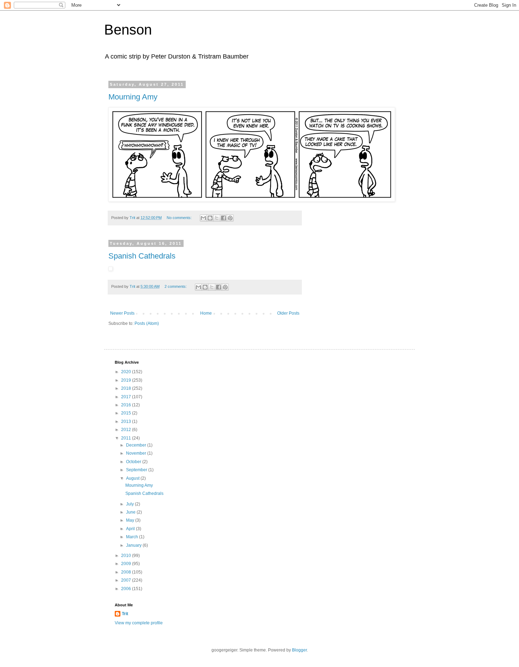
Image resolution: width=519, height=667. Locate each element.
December (136, 445)
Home (206, 313)
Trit (125, 613)
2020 (126, 371)
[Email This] (203, 218)
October (134, 461)
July (130, 504)
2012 (126, 429)
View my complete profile (139, 622)
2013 (126, 421)
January (134, 545)
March (132, 536)
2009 (126, 563)
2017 (126, 396)
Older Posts (288, 313)
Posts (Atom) (147, 323)
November (136, 453)
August (133, 478)
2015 (126, 413)
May (130, 520)
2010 (126, 555)
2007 (126, 580)
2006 (126, 588)
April (131, 528)
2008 (126, 572)
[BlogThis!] (210, 218)
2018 (126, 388)
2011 (126, 438)
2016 (126, 404)
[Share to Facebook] (223, 218)
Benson (128, 29)
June (131, 512)
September (137, 469)
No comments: (180, 218)
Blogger (299, 650)
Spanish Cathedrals (141, 255)
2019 (126, 380)
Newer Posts (122, 313)
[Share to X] (216, 218)
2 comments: (176, 286)
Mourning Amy (132, 96)
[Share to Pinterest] (230, 218)
